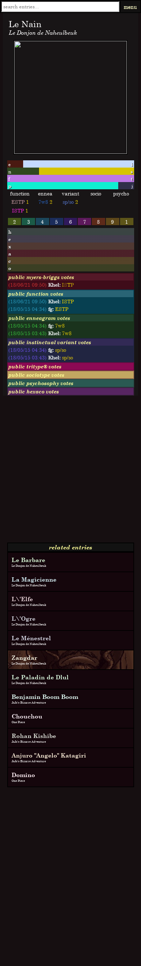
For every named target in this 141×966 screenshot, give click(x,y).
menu (130, 7)
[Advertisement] (70, 472)
